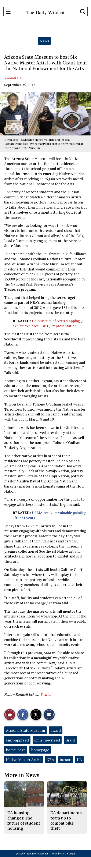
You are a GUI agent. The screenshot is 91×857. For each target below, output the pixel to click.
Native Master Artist (23, 759)
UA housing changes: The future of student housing (23, 820)
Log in (72, 853)
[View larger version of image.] (45, 113)
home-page (16, 749)
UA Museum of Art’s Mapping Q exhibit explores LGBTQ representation (48, 323)
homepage (40, 749)
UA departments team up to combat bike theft (66, 820)
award (56, 730)
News (44, 40)
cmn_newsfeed (47, 740)
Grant (70, 740)
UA (79, 759)
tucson (65, 759)
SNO (63, 853)
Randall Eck (13, 78)
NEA (50, 759)
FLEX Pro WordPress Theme (42, 853)
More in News (21, 775)
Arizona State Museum (25, 730)
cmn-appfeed (17, 740)
